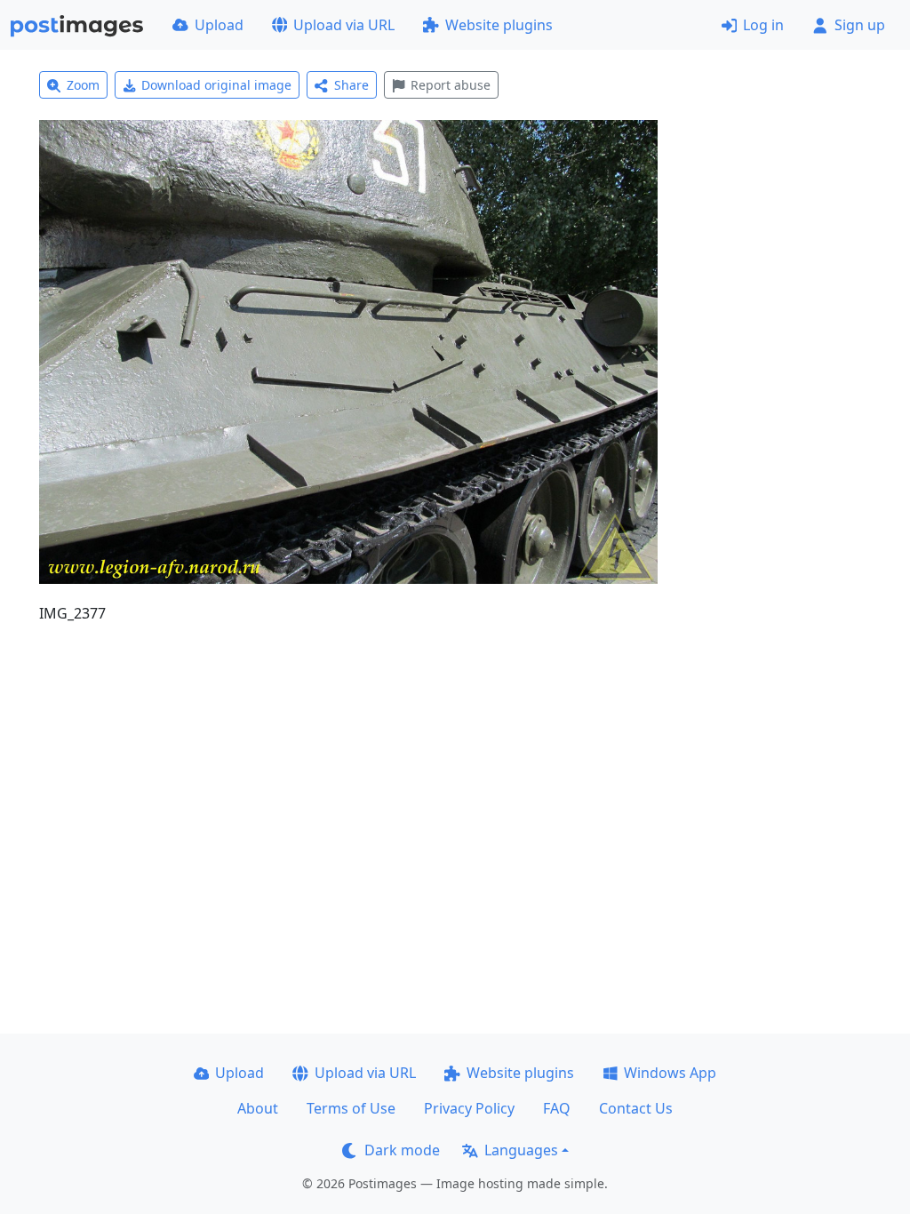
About (257, 1108)
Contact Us (636, 1108)
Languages (521, 1150)
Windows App (670, 1072)
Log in (763, 25)
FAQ (557, 1108)
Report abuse (451, 84)
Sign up (859, 25)
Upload (219, 25)
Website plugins (499, 25)
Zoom (83, 84)
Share (351, 84)
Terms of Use (351, 1108)
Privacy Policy (469, 1108)
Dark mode (402, 1150)
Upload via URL (344, 25)
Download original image (216, 84)
